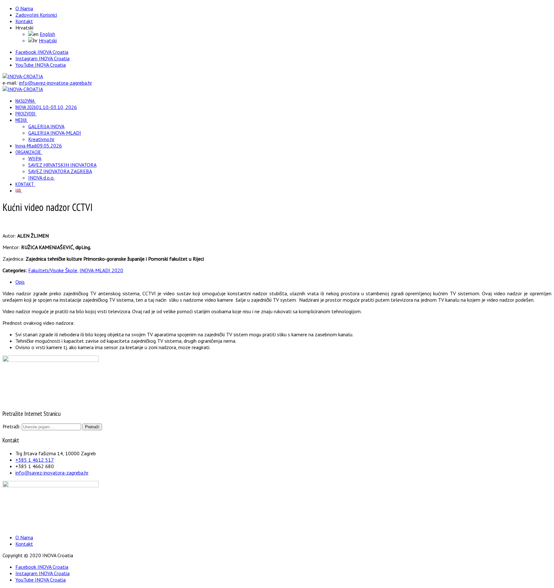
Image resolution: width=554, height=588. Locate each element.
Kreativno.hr (41, 139)
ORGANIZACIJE (28, 152)
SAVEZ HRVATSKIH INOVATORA (62, 165)
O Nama (24, 8)
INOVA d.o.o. (41, 177)
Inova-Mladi (38, 145)
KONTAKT (24, 184)
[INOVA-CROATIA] (23, 76)
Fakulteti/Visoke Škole (52, 270)
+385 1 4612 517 (34, 460)
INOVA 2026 (46, 107)
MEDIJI (21, 120)
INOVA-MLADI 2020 (101, 270)
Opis (20, 282)
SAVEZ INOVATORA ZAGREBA (60, 171)
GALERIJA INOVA (46, 126)
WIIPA (34, 158)
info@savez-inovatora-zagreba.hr (55, 83)
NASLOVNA (25, 100)
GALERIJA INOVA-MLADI (54, 133)
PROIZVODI (25, 113)
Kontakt (24, 21)
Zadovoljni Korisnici (36, 15)
